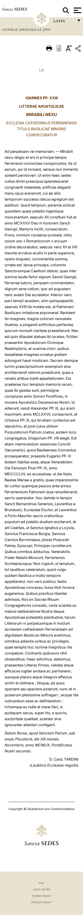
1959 (47, 30)
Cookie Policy (41, 896)
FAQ (41, 883)
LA (41, 70)
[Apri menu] (76, 10)
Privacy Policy (41, 902)
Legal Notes (41, 889)
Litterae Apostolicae (22, 30)
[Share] (78, 49)
